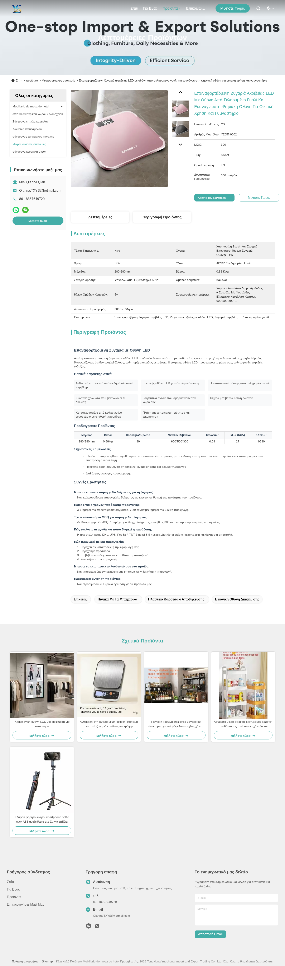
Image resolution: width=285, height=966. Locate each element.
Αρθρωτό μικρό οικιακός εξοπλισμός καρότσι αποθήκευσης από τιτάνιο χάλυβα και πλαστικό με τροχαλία (243, 724)
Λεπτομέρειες (100, 217)
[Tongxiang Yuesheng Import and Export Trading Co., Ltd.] (16, 8)
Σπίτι (134, 8)
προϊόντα (170, 8)
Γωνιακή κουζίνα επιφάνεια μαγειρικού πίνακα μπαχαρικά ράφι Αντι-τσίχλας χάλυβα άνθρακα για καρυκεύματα (176, 724)
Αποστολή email (210, 934)
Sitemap (47, 961)
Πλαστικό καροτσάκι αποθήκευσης (176, 599)
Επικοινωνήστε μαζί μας (196, 8)
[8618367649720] (97, 927)
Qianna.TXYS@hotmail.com (40, 190)
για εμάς (150, 8)
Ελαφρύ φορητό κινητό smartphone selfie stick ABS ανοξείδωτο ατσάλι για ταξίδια (42, 819)
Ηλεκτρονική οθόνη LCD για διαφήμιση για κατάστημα (41, 724)
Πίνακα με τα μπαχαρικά (117, 599)
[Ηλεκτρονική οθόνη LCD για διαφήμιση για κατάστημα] (42, 685)
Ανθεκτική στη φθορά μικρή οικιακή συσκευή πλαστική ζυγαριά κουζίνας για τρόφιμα (109, 724)
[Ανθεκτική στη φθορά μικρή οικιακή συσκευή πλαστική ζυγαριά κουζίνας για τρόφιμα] (109, 685)
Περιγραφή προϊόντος (162, 217)
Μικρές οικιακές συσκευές (58, 80)
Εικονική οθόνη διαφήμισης (237, 599)
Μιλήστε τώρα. (232, 8)
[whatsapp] (16, 210)
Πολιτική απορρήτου (25, 961)
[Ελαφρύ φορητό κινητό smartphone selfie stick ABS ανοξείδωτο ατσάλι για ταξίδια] (42, 781)
